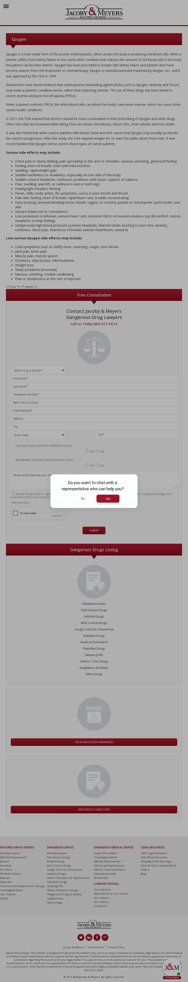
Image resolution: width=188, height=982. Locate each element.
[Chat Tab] (94, 491)
